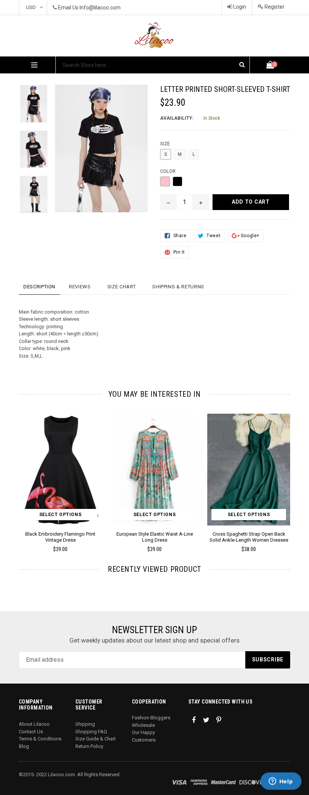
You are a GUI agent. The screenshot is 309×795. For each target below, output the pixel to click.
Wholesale (143, 725)
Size (165, 143)
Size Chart (121, 286)
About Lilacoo (34, 724)
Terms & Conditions (40, 739)
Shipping (85, 724)
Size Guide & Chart (95, 739)
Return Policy (89, 746)
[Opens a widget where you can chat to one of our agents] (280, 781)
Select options (60, 514)
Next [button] (287, 471)
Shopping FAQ (91, 731)
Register (274, 7)
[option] (28, 107)
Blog (24, 746)
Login (239, 7)
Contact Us (31, 731)
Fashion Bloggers (151, 717)
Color (168, 171)
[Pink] (165, 181)
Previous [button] (19, 471)
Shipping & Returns (178, 286)
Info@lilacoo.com (100, 8)
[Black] (177, 181)
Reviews (80, 286)
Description (39, 286)
